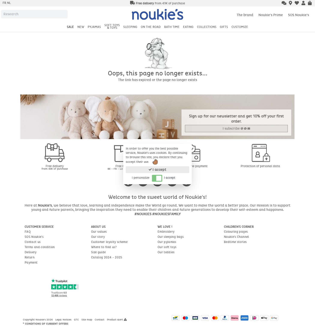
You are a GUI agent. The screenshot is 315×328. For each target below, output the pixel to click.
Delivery (31, 252)
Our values (99, 232)
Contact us (33, 242)
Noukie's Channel (236, 237)
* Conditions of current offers (45, 323)
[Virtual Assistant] (284, 3)
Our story (98, 237)
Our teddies (166, 252)
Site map (87, 319)
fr (5, 3)
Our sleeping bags (171, 237)
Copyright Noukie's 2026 (38, 319)
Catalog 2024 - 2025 (106, 257)
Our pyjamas (167, 242)
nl (9, 3)
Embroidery (166, 232)
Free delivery (55, 167)
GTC (77, 319)
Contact (100, 319)
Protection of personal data (260, 166)
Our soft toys (167, 247)
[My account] (303, 3)
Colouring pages (236, 232)
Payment (31, 262)
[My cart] (310, 3)
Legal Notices (63, 319)
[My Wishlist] (297, 3)
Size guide (98, 252)
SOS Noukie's (298, 15)
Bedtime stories (235, 242)
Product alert (115, 319)
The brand (245, 15)
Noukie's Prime (270, 15)
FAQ (28, 232)
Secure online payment (192, 166)
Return (29, 257)
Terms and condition (40, 247)
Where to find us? (104, 247)
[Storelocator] (290, 3)
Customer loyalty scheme (109, 242)
